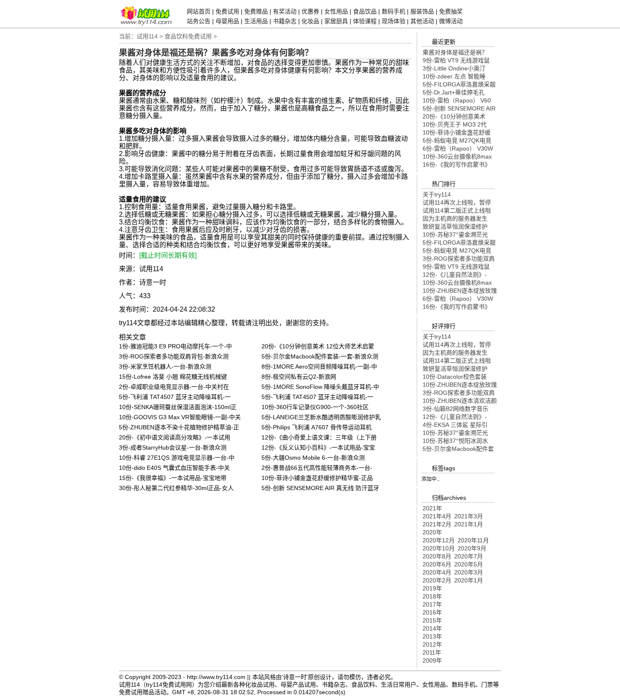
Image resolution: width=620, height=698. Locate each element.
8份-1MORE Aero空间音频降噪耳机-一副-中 (319, 366)
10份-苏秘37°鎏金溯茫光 (455, 234)
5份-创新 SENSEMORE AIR (459, 108)
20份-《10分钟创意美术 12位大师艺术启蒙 (317, 346)
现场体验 (393, 21)
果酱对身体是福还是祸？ (455, 52)
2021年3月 (468, 516)
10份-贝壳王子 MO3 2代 (455, 124)
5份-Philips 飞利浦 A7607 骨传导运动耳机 (316, 427)
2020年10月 (439, 548)
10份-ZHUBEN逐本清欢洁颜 (460, 400)
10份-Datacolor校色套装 (455, 376)
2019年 (432, 588)
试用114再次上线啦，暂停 (457, 202)
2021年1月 (468, 524)
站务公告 (198, 21)
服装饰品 (422, 11)
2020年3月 (468, 572)
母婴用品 (227, 21)
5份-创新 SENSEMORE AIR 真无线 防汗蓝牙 (320, 488)
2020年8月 (437, 556)
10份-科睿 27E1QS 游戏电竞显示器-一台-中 (177, 457)
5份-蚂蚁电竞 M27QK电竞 (457, 140)
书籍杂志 (285, 21)
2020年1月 (468, 580)
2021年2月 (437, 524)
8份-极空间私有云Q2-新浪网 (298, 376)
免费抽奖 (451, 11)
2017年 (432, 604)
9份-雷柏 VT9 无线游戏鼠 (456, 60)
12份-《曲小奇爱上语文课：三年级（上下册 (319, 437)
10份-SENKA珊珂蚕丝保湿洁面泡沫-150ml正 (178, 407)
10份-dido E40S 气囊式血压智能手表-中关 (174, 467)
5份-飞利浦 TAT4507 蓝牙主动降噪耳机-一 (175, 396)
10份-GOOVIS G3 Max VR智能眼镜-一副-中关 (180, 417)
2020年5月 (468, 564)
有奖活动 (285, 11)
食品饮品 (365, 11)
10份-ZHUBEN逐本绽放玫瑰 (460, 290)
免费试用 (227, 11)
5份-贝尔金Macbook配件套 (458, 448)
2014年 (432, 628)
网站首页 (198, 11)
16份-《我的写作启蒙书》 (457, 164)
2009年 (432, 660)
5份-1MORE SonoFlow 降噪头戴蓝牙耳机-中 (320, 386)
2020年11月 (473, 540)
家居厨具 (336, 21)
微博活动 (451, 21)
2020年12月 (439, 540)
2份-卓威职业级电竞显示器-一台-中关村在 (174, 386)
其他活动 (422, 21)
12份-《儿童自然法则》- (455, 274)
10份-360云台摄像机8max (457, 156)
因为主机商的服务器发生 (455, 218)
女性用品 (336, 11)
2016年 (432, 612)
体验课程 (365, 21)
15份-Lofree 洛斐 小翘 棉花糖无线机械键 (173, 376)
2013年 (432, 636)
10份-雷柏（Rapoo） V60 (457, 100)
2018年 (432, 596)
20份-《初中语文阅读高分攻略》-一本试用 (174, 437)
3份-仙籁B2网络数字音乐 (455, 408)
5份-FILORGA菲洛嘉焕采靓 (459, 84)
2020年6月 (437, 564)
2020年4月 (437, 572)
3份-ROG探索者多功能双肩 (459, 258)
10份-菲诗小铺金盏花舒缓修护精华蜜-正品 (317, 477)
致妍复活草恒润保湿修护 (455, 226)
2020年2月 (437, 580)
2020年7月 (468, 556)
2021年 (432, 508)
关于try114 (437, 194)
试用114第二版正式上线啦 (457, 210)
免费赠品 (256, 11)
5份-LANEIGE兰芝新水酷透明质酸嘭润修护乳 (321, 417)
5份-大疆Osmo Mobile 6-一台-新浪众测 (313, 457)
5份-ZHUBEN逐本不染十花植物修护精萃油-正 (179, 427)
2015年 (432, 620)
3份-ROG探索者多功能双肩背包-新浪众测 (174, 356)
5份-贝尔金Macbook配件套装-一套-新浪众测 (319, 356)
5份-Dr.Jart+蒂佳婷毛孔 (454, 92)
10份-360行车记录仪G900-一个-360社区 (315, 407)
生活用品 (256, 21)
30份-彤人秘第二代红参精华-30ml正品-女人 (176, 488)
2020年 (432, 532)
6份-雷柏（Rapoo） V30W (458, 148)
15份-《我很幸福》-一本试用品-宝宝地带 (172, 477)
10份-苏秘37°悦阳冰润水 (455, 440)
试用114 (147, 36)
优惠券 (310, 11)
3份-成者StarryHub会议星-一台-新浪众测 (172, 447)
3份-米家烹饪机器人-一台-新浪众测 (165, 366)
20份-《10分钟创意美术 (454, 116)
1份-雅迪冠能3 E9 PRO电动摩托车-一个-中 (175, 346)
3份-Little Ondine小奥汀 (454, 68)
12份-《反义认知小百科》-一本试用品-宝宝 (318, 447)
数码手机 (393, 11)
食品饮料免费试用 (188, 36)
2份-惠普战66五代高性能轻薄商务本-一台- (316, 467)
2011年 (432, 652)
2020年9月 (472, 548)
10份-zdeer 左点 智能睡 (454, 76)
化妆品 (310, 21)
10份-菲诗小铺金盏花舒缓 (457, 132)
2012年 (432, 644)
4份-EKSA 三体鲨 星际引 (455, 424)
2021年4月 (437, 516)
